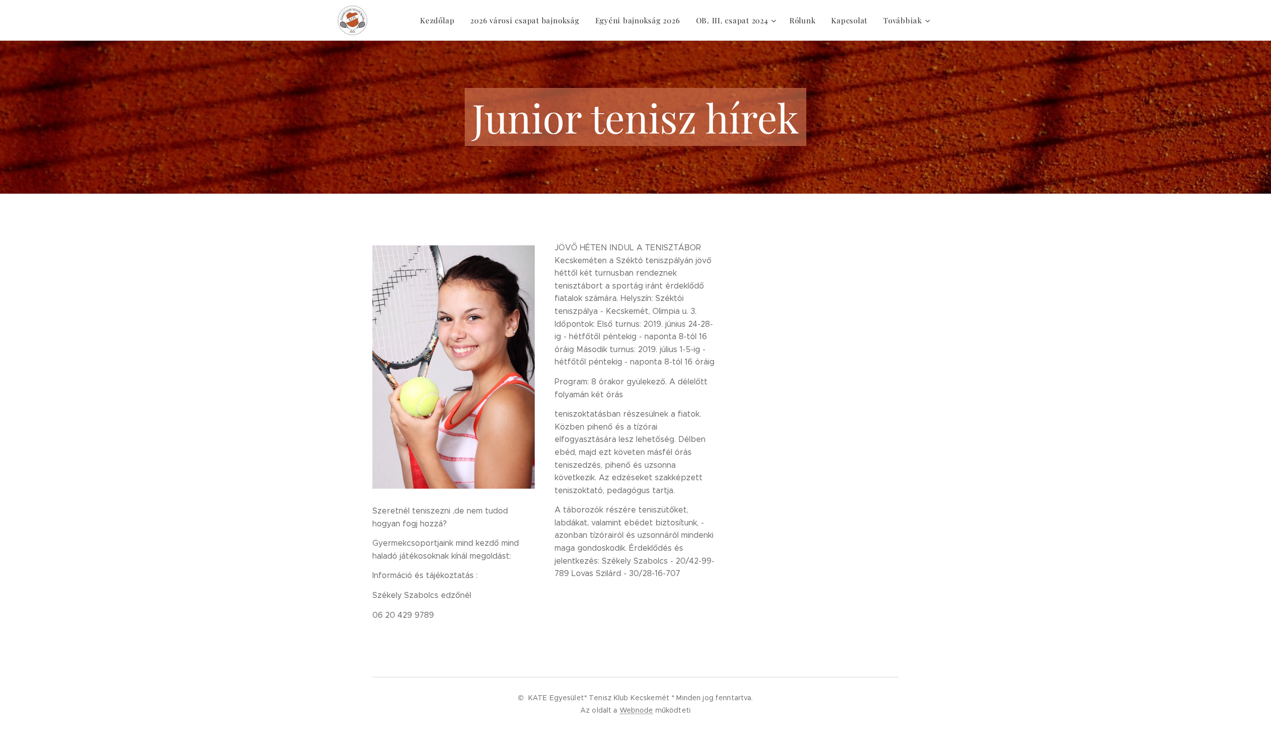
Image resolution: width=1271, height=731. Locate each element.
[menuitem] (440, 20)
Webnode (636, 710)
